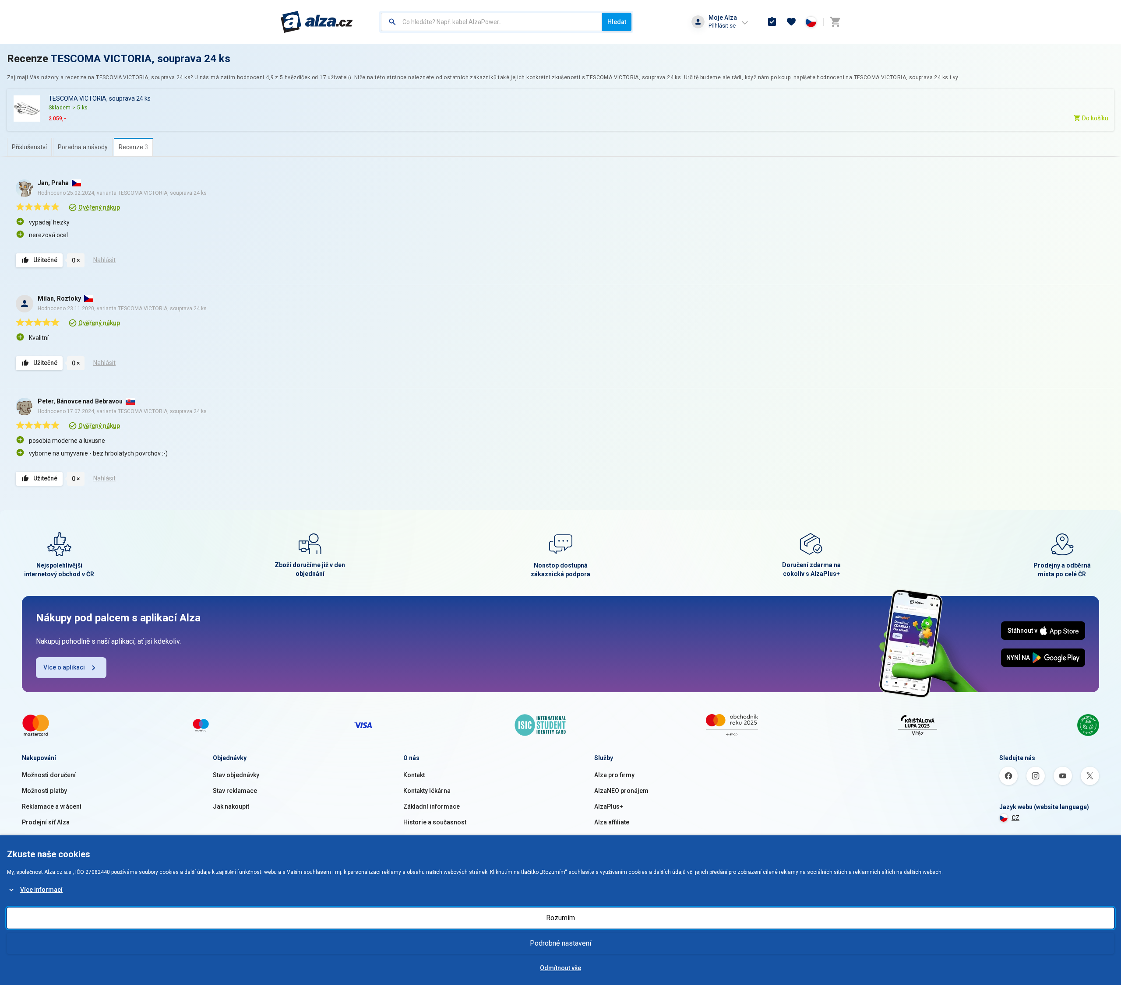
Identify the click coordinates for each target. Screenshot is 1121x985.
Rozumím (560, 918)
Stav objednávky (236, 774)
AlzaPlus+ (608, 806)
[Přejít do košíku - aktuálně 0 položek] (835, 22)
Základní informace (431, 806)
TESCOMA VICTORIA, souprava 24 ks (140, 59)
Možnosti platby (44, 790)
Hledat (616, 21)
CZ (1015, 817)
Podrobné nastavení (560, 943)
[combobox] (491, 22)
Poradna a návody (83, 147)
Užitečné (45, 259)
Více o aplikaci (64, 667)
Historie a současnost (434, 822)
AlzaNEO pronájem (621, 790)
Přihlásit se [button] (722, 25)
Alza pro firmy (614, 774)
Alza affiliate (611, 822)
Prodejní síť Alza (46, 822)
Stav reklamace (235, 790)
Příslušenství (29, 147)
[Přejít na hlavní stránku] (317, 22)
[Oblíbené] (791, 22)
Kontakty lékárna (427, 790)
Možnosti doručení (49, 774)
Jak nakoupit (231, 806)
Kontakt (414, 774)
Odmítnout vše (560, 967)
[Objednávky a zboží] (772, 22)
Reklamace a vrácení (51, 806)
